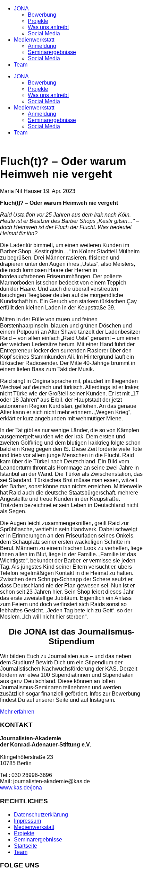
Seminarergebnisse (52, 52)
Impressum (27, 821)
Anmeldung (42, 46)
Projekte (38, 21)
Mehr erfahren (17, 712)
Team (20, 65)
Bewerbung (42, 15)
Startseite (25, 846)
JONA (21, 8)
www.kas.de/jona (21, 788)
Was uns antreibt (48, 27)
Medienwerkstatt (34, 40)
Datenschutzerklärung (41, 815)
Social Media (44, 33)
